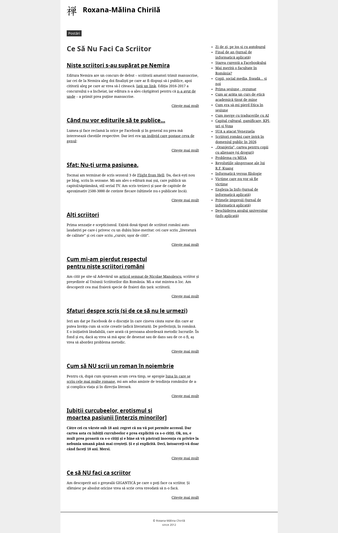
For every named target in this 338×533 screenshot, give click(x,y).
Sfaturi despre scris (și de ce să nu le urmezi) (127, 310)
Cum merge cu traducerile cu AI (242, 115)
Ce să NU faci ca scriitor (99, 472)
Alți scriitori (83, 214)
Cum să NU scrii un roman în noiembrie (120, 365)
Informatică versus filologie (238, 173)
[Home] (71, 11)
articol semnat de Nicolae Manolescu (150, 276)
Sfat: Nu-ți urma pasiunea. (102, 164)
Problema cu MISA (231, 157)
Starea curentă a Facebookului (240, 62)
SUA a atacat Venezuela (235, 131)
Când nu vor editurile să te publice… (116, 120)
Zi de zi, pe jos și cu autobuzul (240, 46)
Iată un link (146, 86)
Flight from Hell (150, 175)
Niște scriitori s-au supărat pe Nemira (118, 65)
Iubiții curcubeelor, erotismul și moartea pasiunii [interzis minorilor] (117, 414)
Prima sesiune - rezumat (235, 89)
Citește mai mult (185, 105)
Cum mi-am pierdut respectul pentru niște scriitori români (107, 262)
